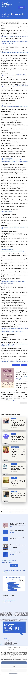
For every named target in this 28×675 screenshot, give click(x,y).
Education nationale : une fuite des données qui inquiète (18, 437)
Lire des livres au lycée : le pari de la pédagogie (18, 481)
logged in (11, 512)
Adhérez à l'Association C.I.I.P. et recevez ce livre (17, 524)
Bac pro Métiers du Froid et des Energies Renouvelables (18, 495)
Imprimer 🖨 (16, 365)
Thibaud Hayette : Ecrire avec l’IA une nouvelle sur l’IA (18, 468)
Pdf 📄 (24, 365)
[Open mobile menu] (19, 2)
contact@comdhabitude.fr (9, 600)
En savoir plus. (11, 400)
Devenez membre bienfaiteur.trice (17, 530)
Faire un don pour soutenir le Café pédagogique (17, 538)
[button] (26, 648)
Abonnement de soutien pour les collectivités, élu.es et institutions (17, 552)
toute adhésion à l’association (21, 378)
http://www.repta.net (6, 211)
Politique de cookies (13, 673)
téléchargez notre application (12, 620)
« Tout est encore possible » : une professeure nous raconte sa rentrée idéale (18, 453)
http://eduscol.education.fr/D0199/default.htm (14, 75)
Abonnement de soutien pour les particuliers (17, 545)
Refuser (14, 666)
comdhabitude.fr (7, 602)
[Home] (7, 8)
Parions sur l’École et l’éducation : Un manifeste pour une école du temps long (18, 423)
